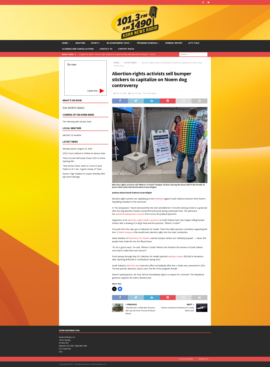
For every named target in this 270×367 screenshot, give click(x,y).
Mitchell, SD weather (72, 135)
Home (65, 43)
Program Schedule (147, 43)
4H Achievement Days (117, 43)
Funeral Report (174, 43)
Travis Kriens (136, 93)
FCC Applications (186, 359)
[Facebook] (203, 2)
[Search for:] (193, 54)
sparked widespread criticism (130, 214)
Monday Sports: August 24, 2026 (77, 148)
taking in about (176, 256)
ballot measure (126, 232)
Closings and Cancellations (78, 48)
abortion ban (133, 265)
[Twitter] (208, 2)
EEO (60, 351)
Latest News (151, 93)
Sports (95, 43)
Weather (80, 43)
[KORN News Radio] (135, 38)
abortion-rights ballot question (143, 220)
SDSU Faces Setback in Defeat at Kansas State (84, 153)
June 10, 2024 (121, 93)
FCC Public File (65, 348)
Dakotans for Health (139, 238)
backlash (159, 198)
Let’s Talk (193, 43)
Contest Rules (126, 48)
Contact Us (105, 48)
